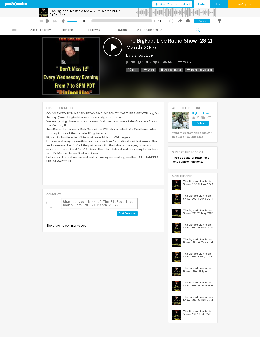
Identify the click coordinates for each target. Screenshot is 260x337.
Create (219, 4)
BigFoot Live (57, 14)
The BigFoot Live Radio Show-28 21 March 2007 (85, 11)
